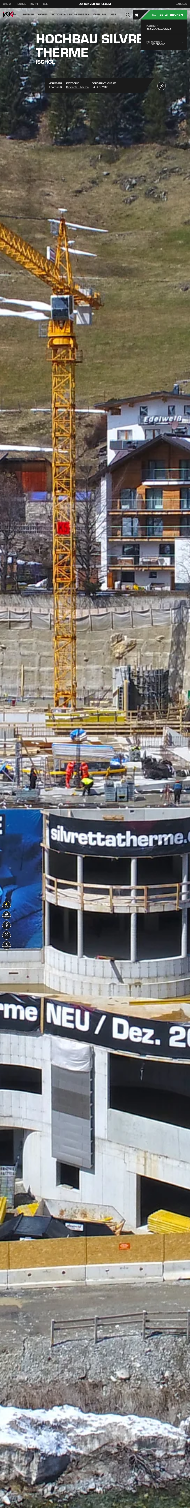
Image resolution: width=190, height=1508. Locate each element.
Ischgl (21, 4)
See (45, 4)
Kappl (34, 4)
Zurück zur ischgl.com (95, 4)
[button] (127, 15)
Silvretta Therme (77, 87)
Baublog (181, 4)
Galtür (7, 4)
